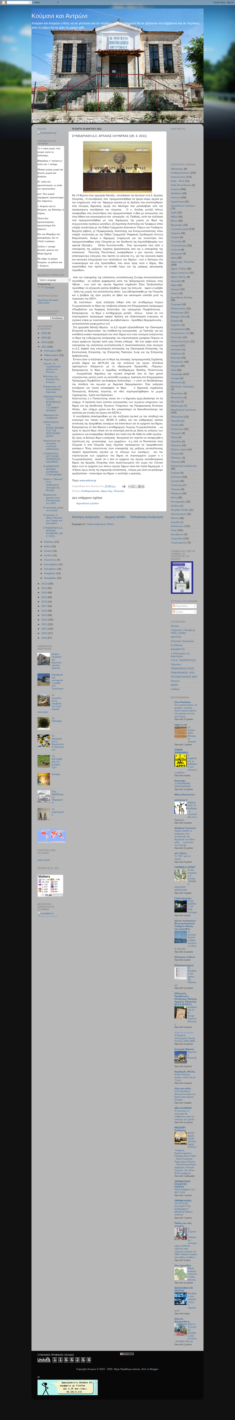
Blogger (154, 1369)
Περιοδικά (176, 441)
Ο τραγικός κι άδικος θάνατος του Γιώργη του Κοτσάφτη (53, 519)
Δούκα (174, 293)
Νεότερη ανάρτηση (86, 517)
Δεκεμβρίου (50, 578)
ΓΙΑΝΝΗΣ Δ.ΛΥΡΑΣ (184, 867)
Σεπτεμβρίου (51, 564)
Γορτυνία (175, 249)
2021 (44, 624)
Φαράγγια (176, 493)
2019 (44, 615)
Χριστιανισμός (178, 514)
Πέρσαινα (176, 445)
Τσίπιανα (175, 489)
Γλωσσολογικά (179, 245)
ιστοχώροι (176, 349)
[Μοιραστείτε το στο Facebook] (139, 486)
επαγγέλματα (178, 329)
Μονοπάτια (177, 397)
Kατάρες (56, 774)
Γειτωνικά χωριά (179, 229)
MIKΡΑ (174, 685)
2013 (44, 588)
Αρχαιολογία (177, 201)
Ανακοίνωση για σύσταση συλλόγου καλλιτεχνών (51, 444)
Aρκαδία (175, 522)
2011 (44, 346)
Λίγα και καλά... (183, 1088)
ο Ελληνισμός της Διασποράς (180, 655)
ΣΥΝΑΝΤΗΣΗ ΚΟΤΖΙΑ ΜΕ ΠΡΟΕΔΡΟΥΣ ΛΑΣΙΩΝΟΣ (52, 457)
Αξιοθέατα (176, 193)
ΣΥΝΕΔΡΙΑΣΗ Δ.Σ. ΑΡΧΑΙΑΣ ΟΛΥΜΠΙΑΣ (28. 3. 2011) (53, 532)
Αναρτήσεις (181, 606)
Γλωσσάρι (176, 241)
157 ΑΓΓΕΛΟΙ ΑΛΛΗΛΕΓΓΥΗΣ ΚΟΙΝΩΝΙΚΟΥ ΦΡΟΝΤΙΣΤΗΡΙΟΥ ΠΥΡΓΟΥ (183, 1209)
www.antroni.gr (88, 480)
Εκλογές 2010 (178, 316)
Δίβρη (174, 285)
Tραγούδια (176, 538)
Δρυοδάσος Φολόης (182, 297)
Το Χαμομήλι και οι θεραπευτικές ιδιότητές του (58, 743)
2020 (44, 619)
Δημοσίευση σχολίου (87, 503)
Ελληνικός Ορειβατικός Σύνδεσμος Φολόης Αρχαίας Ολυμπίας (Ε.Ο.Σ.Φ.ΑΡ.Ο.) (185, 999)
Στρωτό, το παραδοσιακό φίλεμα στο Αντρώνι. (52, 367)
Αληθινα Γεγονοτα (185, 828)
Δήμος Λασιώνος (180, 273)
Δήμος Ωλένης (178, 277)
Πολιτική (175, 462)
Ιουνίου (48, 551)
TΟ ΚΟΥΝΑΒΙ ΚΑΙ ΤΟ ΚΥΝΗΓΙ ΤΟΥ (57, 762)
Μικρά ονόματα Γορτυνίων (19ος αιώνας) (192, 1274)
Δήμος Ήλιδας (178, 268)
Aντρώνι (175, 681)
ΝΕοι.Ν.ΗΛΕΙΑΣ (183, 1108)
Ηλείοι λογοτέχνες (180, 341)
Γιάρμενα (175, 233)
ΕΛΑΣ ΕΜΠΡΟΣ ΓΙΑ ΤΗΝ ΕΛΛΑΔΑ (192, 907)
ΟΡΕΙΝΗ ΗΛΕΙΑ (182, 1200)
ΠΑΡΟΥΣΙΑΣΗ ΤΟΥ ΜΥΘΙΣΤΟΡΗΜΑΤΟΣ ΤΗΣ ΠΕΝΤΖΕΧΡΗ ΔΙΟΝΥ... (53, 429)
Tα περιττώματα (58, 812)
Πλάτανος (176, 457)
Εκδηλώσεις (177, 312)
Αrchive (175, 626)
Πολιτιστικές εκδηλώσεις (184, 466)
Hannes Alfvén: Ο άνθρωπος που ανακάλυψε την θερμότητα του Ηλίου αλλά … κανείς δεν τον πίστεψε (184, 838)
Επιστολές (176, 337)
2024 (44, 638)
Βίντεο (174, 221)
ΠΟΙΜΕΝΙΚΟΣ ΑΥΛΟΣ (182, 668)
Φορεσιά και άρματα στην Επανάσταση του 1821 (51, 499)
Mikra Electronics (184, 794)
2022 (44, 628)
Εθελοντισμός (178, 308)
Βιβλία (174, 216)
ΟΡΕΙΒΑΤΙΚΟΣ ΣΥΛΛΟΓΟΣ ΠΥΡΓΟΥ (182, 1184)
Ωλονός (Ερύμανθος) (181, 1320)
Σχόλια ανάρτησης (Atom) (100, 524)
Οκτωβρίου (50, 569)
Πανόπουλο (177, 429)
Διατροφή (176, 281)
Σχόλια (179, 612)
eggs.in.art (180, 724)
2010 (44, 342)
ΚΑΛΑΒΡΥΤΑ (178, 649)
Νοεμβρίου (50, 573)
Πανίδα (174, 425)
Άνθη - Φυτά (177, 181)
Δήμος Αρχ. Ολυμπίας (112, 491)
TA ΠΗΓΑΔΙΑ (57, 720)
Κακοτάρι (176, 357)
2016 (44, 601)
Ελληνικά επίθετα (184, 957)
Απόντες (175, 197)
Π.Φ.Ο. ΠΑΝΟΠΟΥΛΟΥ (183, 660)
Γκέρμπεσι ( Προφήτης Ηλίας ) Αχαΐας (183, 631)
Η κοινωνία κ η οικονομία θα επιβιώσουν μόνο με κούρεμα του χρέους (184, 1115)
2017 (44, 606)
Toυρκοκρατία (178, 542)
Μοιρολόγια (177, 393)
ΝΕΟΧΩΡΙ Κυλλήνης (180, 1129)
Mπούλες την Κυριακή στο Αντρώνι (51, 379)
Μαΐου (47, 546)
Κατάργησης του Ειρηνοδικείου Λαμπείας (52, 389)
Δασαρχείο (176, 253)
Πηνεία (174, 453)
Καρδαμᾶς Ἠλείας (184, 1071)
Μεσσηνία (176, 382)
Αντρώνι (175, 189)
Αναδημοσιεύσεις (90, 491)
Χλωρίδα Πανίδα (179, 510)
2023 (44, 633)
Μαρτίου (49, 359)
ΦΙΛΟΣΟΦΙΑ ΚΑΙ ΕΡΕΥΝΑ (183, 1289)
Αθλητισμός (177, 169)
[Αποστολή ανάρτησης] (123, 486)
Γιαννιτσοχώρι (182, 898)
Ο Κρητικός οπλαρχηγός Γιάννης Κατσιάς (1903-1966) (184, 1038)
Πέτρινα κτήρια (179, 449)
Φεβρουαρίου (51, 355)
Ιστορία (175, 345)
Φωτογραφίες (178, 501)
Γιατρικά (175, 237)
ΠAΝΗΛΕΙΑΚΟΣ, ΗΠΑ (182, 672)
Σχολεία (175, 481)
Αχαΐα (174, 212)
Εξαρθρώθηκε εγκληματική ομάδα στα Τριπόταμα (57, 681)
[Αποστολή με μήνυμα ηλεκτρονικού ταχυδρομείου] (130, 486)
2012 (44, 583)
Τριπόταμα (177, 485)
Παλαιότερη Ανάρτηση (146, 517)
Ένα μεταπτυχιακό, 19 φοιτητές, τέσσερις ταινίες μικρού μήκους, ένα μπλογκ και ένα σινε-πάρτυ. (185, 711)
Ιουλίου (48, 555)
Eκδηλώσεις (177, 526)
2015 (44, 597)
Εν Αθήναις (177, 645)
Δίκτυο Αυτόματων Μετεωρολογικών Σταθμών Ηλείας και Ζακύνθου (185, 924)
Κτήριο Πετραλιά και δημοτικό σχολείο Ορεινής (56, 661)
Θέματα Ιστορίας (184, 1032)
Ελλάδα (175, 321)
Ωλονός (175, 518)
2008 (44, 333)
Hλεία (174, 530)
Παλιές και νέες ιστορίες (183, 1224)
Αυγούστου (50, 560)
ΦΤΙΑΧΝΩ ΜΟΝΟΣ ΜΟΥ (184, 677)
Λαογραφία (177, 374)
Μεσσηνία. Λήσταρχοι (182, 386)
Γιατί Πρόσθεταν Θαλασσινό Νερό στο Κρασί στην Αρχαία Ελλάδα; (185, 1095)
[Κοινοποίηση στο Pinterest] (143, 486)
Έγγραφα (176, 304)
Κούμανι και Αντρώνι (59, 15)
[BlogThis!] (133, 486)
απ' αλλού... (181, 853)
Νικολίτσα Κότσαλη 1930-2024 (48, 301)
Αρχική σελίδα (115, 517)
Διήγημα (175, 289)
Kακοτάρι (179, 780)
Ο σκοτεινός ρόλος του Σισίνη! (53, 509)
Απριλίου (49, 542)
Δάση (174, 257)
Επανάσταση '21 (180, 333)
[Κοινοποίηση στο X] (136, 486)
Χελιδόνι (175, 505)
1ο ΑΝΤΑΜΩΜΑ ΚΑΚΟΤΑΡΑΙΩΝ (182, 785)
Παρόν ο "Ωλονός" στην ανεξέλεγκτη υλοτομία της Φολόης (53, 485)
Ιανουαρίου (50, 350)
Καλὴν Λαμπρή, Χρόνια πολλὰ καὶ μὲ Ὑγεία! (184, 1077)
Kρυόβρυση (177, 534)
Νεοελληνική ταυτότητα (183, 410)
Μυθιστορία (177, 405)
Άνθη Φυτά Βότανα (181, 185)
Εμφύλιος (176, 325)
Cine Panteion (182, 702)
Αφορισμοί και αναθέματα (50, 416)
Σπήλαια (175, 473)
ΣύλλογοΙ (176, 477)
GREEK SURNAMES (181, 751)
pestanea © (181, 800)
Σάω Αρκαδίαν (182, 1265)
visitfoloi (175, 689)
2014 (44, 592)
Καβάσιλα (176, 353)
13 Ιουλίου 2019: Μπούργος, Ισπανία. (192, 734)
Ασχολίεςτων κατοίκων (183, 205)
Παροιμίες (176, 433)
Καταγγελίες (177, 362)
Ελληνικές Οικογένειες (182, 641)
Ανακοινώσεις (178, 177)
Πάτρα (174, 437)
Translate (49, 287)
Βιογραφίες (177, 225)
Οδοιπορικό (177, 416)
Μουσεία (175, 401)
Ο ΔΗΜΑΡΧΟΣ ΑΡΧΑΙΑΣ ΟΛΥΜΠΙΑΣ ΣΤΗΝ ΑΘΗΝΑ (52, 470)
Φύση (174, 497)
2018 (44, 610)
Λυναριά (175, 378)
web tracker (44, 860)
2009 (44, 337)
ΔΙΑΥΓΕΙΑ (176, 637)
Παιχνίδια (176, 421)
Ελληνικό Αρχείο (184, 965)
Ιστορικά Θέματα (184, 1049)
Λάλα (173, 370)
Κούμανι (175, 366)
